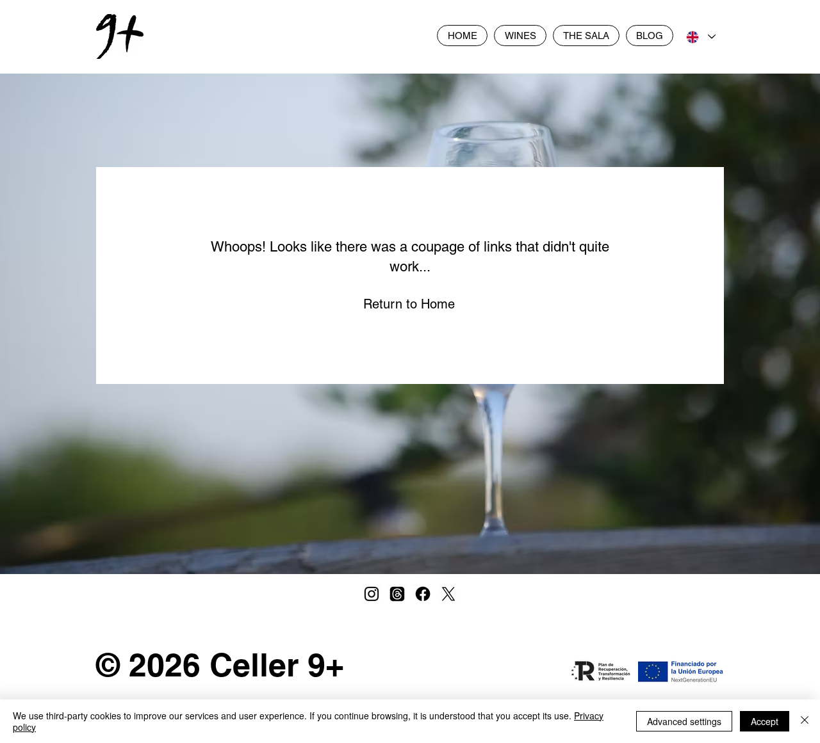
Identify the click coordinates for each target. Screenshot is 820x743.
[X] (448, 593)
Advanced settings (684, 721)
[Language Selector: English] (700, 36)
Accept (764, 721)
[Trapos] (397, 593)
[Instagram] (371, 593)
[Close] (804, 721)
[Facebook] (422, 593)
